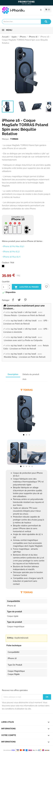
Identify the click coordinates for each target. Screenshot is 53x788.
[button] (23, 434)
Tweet (19, 299)
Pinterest (25, 299)
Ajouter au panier (27, 287)
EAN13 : (10, 638)
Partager (13, 299)
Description (13, 374)
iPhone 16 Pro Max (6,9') (13, 246)
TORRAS (14, 139)
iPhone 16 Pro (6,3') (11, 251)
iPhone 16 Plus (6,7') (11, 257)
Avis (24, 379)
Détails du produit (31, 374)
